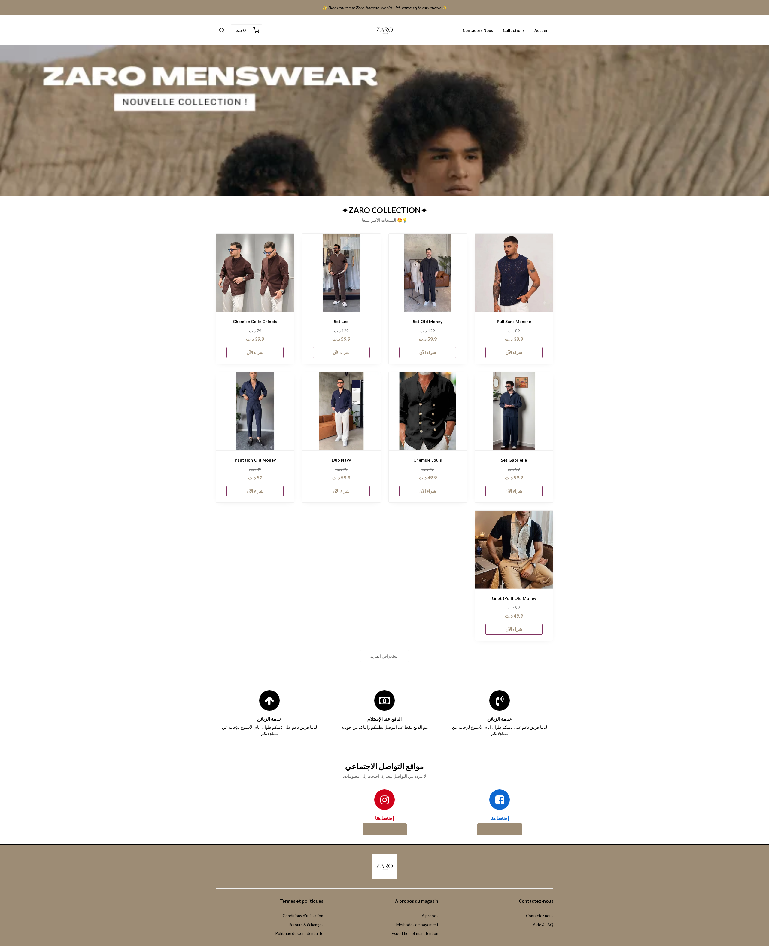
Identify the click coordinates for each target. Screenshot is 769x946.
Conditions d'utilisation (303, 915)
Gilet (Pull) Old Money (514, 598)
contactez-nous (500, 829)
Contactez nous (478, 30)
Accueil (541, 30)
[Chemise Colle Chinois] (255, 273)
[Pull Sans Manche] (514, 273)
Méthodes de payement (417, 924)
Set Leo (341, 321)
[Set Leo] (341, 273)
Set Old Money (427, 321)
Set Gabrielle (514, 459)
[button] (222, 30)
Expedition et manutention (415, 933)
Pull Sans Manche (514, 321)
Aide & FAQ (543, 924)
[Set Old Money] (428, 273)
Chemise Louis (427, 459)
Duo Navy (341, 459)
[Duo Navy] (341, 411)
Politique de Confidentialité (299, 933)
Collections (514, 30)
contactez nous (384, 829)
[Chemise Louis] (428, 411)
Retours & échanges (306, 924)
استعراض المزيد (384, 655)
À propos (430, 915)
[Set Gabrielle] (514, 411)
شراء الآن (514, 352)
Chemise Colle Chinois (255, 321)
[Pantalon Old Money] (255, 411)
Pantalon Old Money (255, 459)
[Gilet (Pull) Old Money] (514, 550)
